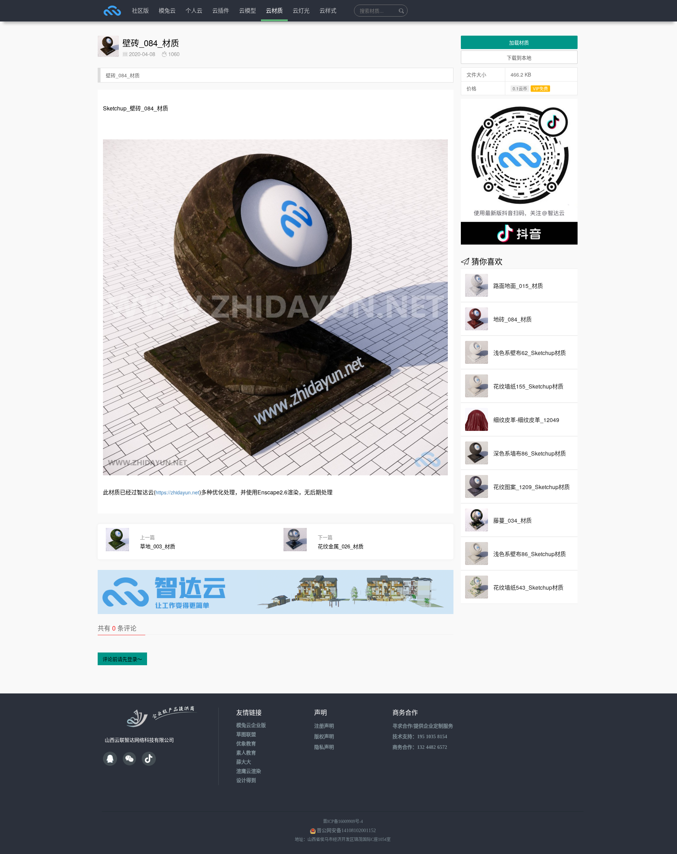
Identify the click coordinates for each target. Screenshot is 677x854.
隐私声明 (324, 747)
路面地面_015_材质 (518, 286)
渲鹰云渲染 (248, 771)
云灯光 (301, 10)
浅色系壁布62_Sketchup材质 (529, 353)
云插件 (220, 10)
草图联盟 (246, 734)
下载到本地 (519, 57)
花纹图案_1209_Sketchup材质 (531, 487)
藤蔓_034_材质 (512, 520)
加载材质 (519, 42)
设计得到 (246, 780)
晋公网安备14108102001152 (346, 830)
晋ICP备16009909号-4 (343, 821)
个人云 (193, 10)
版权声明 (324, 736)
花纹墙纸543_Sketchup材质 (528, 587)
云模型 (247, 10)
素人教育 (246, 753)
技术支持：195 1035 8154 (419, 736)
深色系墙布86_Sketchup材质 (529, 453)
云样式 (327, 10)
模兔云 (167, 10)
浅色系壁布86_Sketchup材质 (529, 554)
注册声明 (324, 726)
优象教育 (246, 743)
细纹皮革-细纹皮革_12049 (526, 420)
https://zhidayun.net (177, 492)
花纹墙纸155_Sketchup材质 (528, 386)
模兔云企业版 (251, 725)
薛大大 (243, 762)
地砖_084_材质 (512, 319)
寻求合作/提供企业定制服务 (422, 726)
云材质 (274, 10)
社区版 (140, 10)
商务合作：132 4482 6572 (419, 747)
